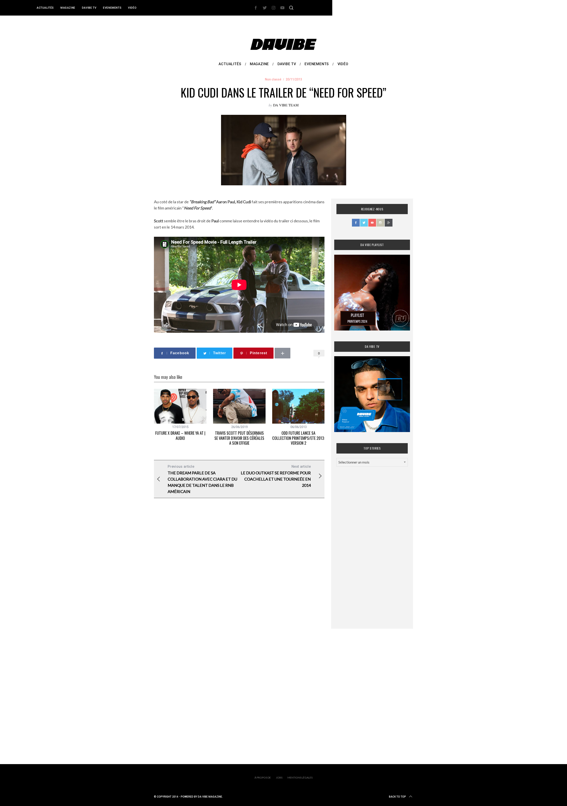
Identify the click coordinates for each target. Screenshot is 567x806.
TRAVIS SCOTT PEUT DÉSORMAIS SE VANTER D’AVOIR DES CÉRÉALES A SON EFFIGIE (239, 438)
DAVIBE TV (89, 7)
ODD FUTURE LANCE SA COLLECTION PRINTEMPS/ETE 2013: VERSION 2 (298, 438)
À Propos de (262, 777)
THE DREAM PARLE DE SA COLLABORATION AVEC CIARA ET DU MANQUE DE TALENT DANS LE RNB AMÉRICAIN (202, 479)
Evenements (112, 7)
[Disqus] (239, 573)
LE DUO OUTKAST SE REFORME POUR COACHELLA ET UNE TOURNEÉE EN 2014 (276, 476)
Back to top (397, 796)
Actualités (45, 7)
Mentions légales (300, 777)
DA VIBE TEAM (286, 105)
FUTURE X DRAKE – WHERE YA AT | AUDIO (180, 435)
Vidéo (132, 7)
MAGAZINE (67, 7)
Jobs (279, 777)
